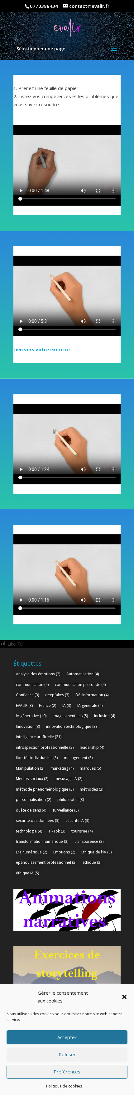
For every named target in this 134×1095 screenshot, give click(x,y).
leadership (92, 747)
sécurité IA (77, 820)
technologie (29, 831)
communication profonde (80, 684)
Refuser (67, 1054)
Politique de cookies (64, 1086)
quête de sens (31, 810)
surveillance (65, 810)
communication (32, 684)
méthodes (91, 789)
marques (90, 768)
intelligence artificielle (38, 736)
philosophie (70, 799)
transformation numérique (42, 841)
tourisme (82, 831)
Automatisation (82, 674)
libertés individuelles (37, 757)
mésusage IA (68, 778)
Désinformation (91, 695)
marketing (62, 768)
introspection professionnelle (45, 747)
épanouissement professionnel (46, 862)
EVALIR (24, 705)
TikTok (56, 831)
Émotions (64, 852)
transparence (88, 841)
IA (66, 705)
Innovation (28, 726)
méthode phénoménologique (45, 789)
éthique (92, 862)
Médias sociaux (32, 778)
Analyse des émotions (38, 674)
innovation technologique (71, 726)
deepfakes (57, 695)
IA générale (90, 705)
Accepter (67, 1037)
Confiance (27, 695)
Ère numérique (31, 852)
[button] (124, 997)
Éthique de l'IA (96, 852)
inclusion (104, 715)
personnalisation (33, 799)
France (47, 705)
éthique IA (27, 873)
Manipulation (30, 768)
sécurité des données (37, 820)
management (78, 757)
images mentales (70, 715)
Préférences (67, 1071)
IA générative (31, 715)
